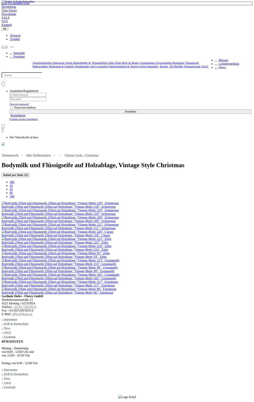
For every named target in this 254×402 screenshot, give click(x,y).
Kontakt (7, 24)
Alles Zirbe (115, 62)
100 (12, 196)
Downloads (9, 14)
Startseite (19, 53)
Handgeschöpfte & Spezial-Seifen (128, 66)
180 (15, 175)
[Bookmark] (3, 126)
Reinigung (179, 62)
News (222, 67)
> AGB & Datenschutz (15, 323)
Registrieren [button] (18, 115)
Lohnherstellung (229, 63)
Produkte (19, 56)
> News (6, 328)
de (5, 28)
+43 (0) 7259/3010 (24, 307)
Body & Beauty (131, 62)
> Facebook (8, 336)
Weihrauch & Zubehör (62, 66)
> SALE (6, 332)
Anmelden (130, 111)
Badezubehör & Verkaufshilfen (90, 62)
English (15, 39)
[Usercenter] (3, 84)
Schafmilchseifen (43, 62)
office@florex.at (22, 314)
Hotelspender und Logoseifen (92, 66)
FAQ (5, 21)
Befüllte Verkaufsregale (187, 66)
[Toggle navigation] (11, 47)
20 (11, 189)
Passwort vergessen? (19, 104)
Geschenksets (148, 62)
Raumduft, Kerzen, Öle (160, 66)
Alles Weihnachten (38, 155)
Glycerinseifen (164, 62)
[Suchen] (4, 47)
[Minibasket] (3, 130)
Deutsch (15, 35)
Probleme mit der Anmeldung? (24, 119)
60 (11, 192)
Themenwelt (192, 62)
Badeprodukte (41, 66)
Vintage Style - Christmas (81, 155)
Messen (223, 60)
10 (11, 185)
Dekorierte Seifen (63, 62)
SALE (6, 17)
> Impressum (9, 319)
